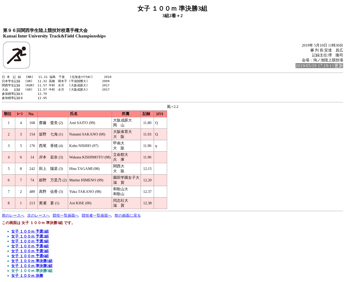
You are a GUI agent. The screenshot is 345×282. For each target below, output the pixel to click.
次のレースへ (38, 215)
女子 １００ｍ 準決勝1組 (32, 261)
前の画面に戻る (128, 215)
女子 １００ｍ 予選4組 (30, 246)
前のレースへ (13, 215)
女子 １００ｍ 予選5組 (30, 251)
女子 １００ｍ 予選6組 (30, 256)
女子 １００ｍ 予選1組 (30, 231)
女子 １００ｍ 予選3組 (30, 241)
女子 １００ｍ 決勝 (27, 276)
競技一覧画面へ (66, 215)
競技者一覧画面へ (97, 215)
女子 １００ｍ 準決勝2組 (32, 266)
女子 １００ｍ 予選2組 (30, 236)
